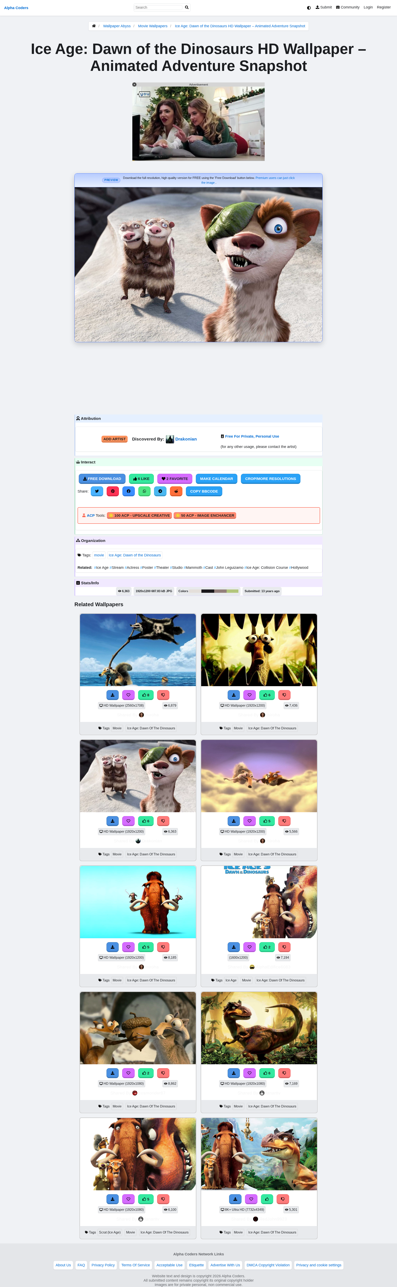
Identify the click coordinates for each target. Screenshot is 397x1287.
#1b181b (207, 591)
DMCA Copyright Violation (268, 1265)
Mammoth (193, 568)
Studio (177, 568)
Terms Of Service (135, 1265)
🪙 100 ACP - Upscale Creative (139, 515)
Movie (117, 728)
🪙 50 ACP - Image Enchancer (205, 515)
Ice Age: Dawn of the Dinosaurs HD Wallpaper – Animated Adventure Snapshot (240, 26)
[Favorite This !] (249, 947)
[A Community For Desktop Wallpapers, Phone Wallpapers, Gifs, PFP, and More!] (94, 26)
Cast (208, 568)
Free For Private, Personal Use (252, 436)
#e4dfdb (195, 591)
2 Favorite (176, 479)
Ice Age (102, 568)
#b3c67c (232, 591)
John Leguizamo (229, 568)
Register (384, 7)
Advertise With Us (225, 1265)
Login (368, 7)
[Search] (186, 7)
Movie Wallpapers (153, 26)
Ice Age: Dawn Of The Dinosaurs (151, 728)
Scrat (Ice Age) (110, 1232)
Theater (162, 568)
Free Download (104, 479)
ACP (91, 515)
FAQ (81, 1265)
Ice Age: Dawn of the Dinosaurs (135, 555)
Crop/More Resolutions (270, 479)
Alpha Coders (16, 8)
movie (99, 555)
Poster (147, 568)
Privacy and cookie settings (318, 1265)
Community (350, 7)
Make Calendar (216, 479)
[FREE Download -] (234, 947)
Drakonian (186, 439)
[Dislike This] (284, 947)
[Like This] (267, 1199)
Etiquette (196, 1265)
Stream (117, 568)
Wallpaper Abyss (117, 26)
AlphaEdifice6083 (273, 966)
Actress (132, 568)
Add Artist (114, 439)
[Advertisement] (198, 377)
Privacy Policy (103, 1265)
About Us (63, 1265)
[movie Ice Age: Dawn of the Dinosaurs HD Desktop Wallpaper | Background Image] (138, 1063)
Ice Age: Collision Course (266, 568)
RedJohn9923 (273, 1219)
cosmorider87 (152, 1093)
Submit (325, 7)
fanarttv (273, 1093)
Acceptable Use (170, 1265)
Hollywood (298, 568)
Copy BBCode (204, 491)
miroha (152, 714)
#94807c (220, 591)
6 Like (143, 479)
